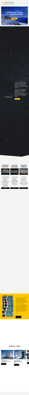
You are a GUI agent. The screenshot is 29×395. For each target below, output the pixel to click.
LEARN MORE (5, 188)
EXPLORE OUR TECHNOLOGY (18, 317)
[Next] (26, 354)
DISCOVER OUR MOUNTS (14, 18)
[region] (14, 358)
